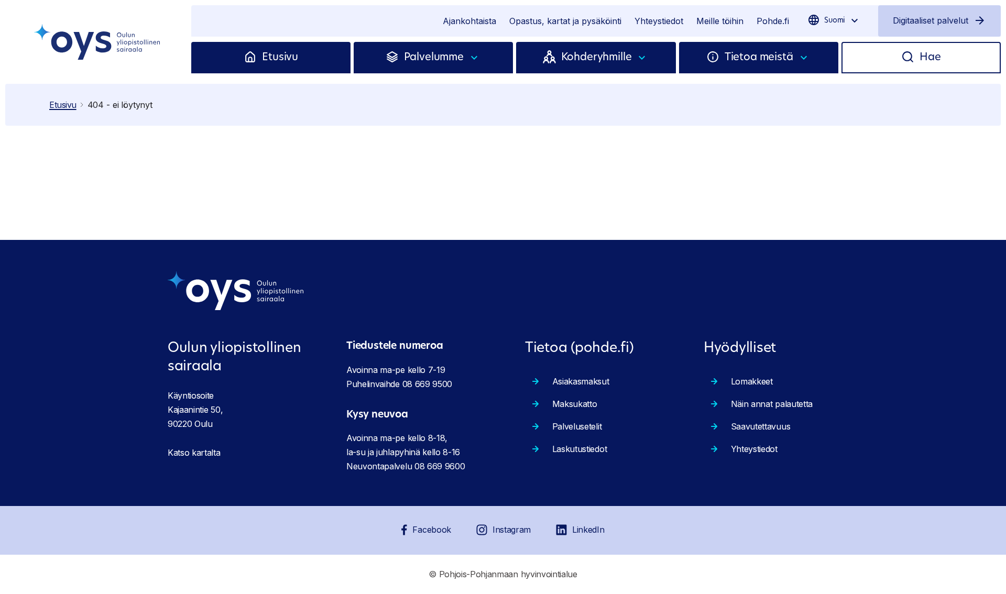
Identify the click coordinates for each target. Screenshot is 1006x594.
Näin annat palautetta (772, 404)
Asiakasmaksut (580, 381)
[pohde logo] (98, 42)
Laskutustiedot (579, 449)
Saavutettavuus (761, 426)
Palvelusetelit (577, 426)
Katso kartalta (194, 452)
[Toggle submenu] (475, 57)
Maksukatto (574, 404)
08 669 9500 (427, 384)
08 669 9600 (439, 466)
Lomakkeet (752, 381)
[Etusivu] (253, 57)
